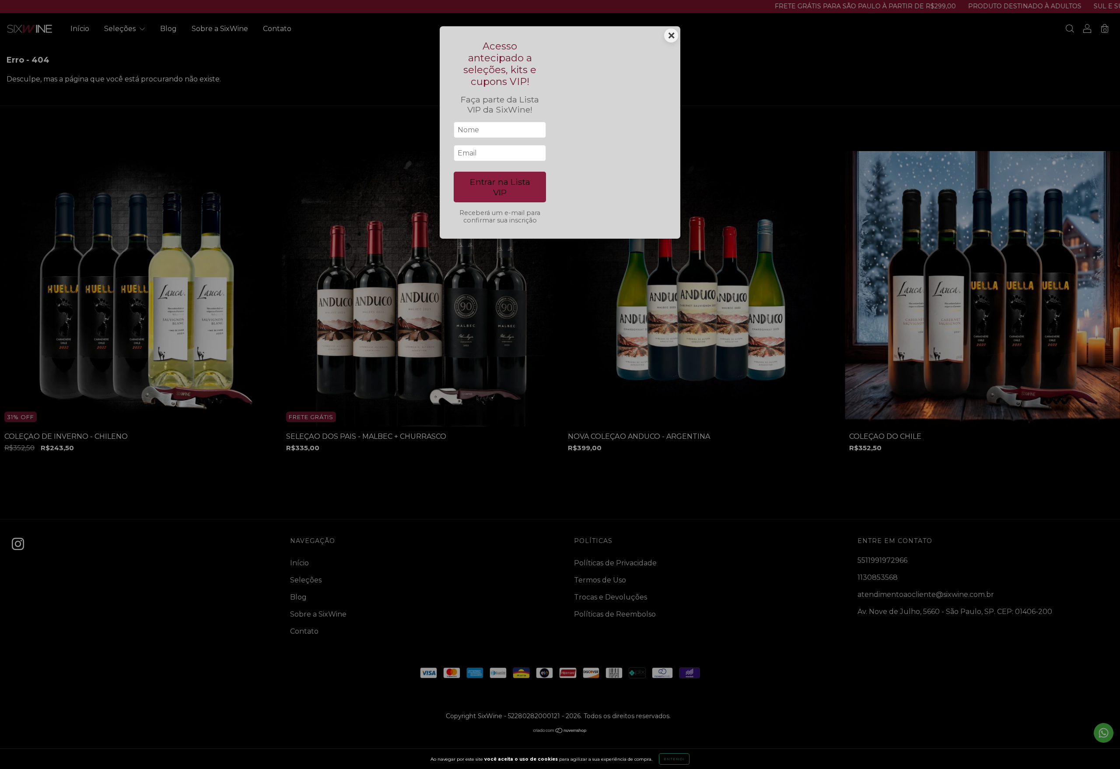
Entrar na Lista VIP (500, 187)
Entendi (674, 759)
